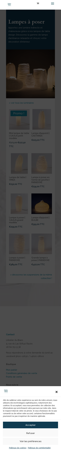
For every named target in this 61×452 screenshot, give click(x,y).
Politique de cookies (17, 448)
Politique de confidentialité (39, 448)
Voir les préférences (30, 441)
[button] (56, 391)
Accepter (30, 425)
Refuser (30, 433)
